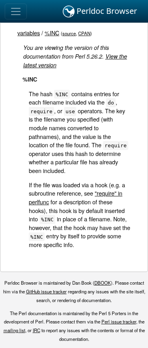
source (69, 33)
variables (28, 33)
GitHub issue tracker (46, 291)
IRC (36, 330)
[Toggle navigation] (16, 11)
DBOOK (102, 283)
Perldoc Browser (106, 11)
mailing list (14, 330)
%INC (52, 33)
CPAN (84, 33)
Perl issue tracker (118, 321)
